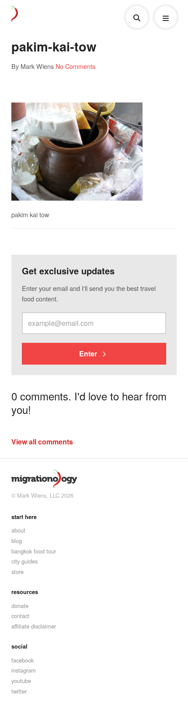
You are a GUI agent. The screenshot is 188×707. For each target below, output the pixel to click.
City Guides (24, 561)
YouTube (21, 680)
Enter (89, 353)
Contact (20, 615)
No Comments (75, 66)
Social (19, 646)
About (18, 530)
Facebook (22, 660)
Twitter (19, 691)
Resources (24, 592)
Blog (16, 540)
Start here (24, 517)
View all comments (42, 442)
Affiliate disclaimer (33, 626)
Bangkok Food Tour (33, 551)
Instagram (23, 670)
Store (17, 571)
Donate (19, 605)
